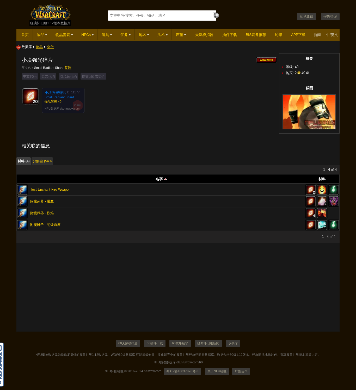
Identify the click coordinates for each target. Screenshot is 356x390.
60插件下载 (155, 343)
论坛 (278, 35)
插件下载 (229, 35)
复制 (68, 68)
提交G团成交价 (93, 76)
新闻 (317, 35)
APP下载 (298, 35)
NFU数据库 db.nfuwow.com (62, 108)
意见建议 (306, 17)
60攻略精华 (180, 343)
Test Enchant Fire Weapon (50, 189)
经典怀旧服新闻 (208, 343)
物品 (39, 47)
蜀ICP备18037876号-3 (182, 371)
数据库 (27, 47)
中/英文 (332, 35)
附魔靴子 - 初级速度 (45, 225)
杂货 (50, 47)
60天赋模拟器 (128, 343)
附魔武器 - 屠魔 (42, 201)
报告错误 (330, 17)
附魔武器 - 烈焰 (42, 213)
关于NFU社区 (216, 371)
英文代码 (48, 76)
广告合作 (241, 371)
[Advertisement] (172, 295)
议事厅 (233, 343)
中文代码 (29, 76)
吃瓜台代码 (68, 76)
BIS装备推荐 (256, 35)
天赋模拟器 (204, 35)
